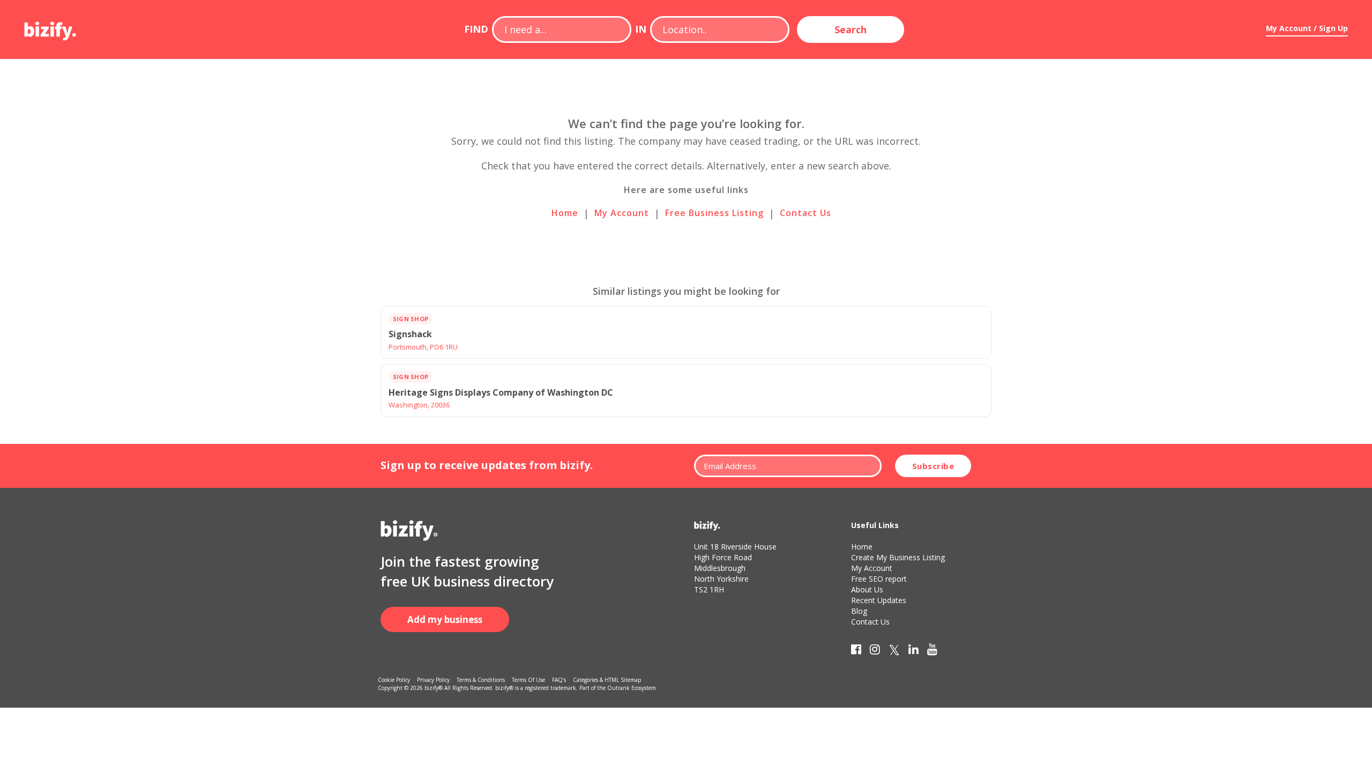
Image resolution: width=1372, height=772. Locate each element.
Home (564, 213)
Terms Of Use (528, 680)
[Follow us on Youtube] (932, 651)
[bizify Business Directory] (51, 27)
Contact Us (805, 213)
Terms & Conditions (481, 680)
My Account (621, 213)
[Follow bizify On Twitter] (894, 651)
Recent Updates (878, 600)
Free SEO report (879, 579)
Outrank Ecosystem (631, 688)
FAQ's (559, 680)
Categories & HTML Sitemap (607, 680)
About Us (867, 589)
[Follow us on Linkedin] (913, 651)
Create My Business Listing (898, 557)
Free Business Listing (714, 213)
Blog (859, 611)
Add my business (444, 619)
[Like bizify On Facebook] (856, 651)
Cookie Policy (394, 680)
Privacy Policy (433, 680)
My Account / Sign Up (1307, 28)
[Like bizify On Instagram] (875, 651)
